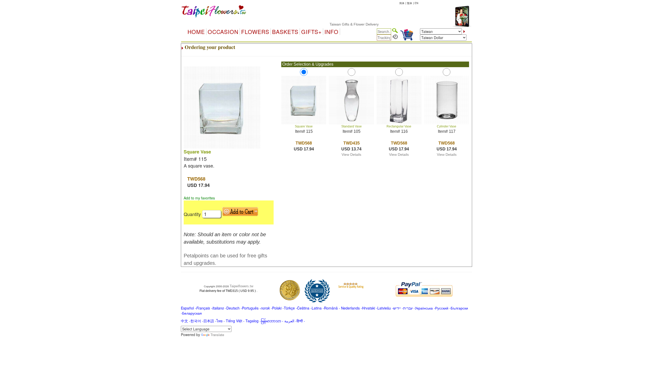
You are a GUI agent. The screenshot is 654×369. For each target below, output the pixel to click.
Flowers (255, 31)
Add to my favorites (199, 197)
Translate (217, 334)
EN (416, 3)
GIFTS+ (311, 31)
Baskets (285, 31)
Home (196, 31)
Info (331, 31)
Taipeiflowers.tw (241, 286)
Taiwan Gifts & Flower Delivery (345, 24)
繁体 (409, 3)
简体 (401, 3)
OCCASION (223, 31)
